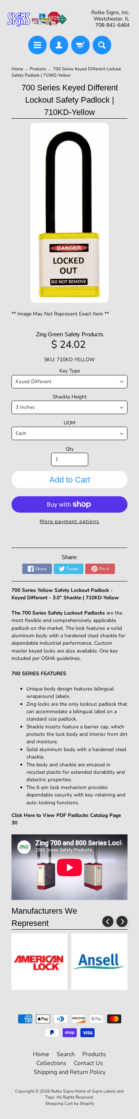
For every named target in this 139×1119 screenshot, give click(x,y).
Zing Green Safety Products (69, 334)
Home (17, 69)
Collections (51, 1063)
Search (66, 1054)
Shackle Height (70, 396)
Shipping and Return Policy (70, 1072)
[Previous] (107, 921)
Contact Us (88, 1063)
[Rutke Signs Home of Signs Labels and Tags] (38, 19)
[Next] (122, 921)
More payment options (69, 521)
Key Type (69, 370)
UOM (70, 422)
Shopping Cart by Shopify (69, 1103)
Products (38, 69)
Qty (70, 448)
